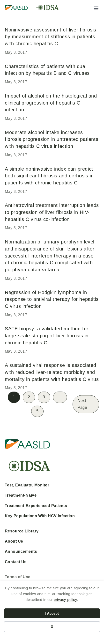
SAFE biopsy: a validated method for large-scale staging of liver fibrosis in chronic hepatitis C (47, 335)
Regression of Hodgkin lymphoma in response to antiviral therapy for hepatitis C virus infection (52, 299)
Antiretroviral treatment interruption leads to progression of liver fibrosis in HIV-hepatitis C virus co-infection (52, 212)
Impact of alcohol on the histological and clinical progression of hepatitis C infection (51, 102)
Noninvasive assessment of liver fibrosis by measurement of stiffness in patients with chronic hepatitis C (50, 36)
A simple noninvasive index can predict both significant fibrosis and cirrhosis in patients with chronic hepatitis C (49, 175)
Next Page (82, 404)
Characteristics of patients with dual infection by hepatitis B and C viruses (47, 69)
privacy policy (65, 600)
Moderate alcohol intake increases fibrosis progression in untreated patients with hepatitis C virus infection (51, 139)
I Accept (52, 613)
